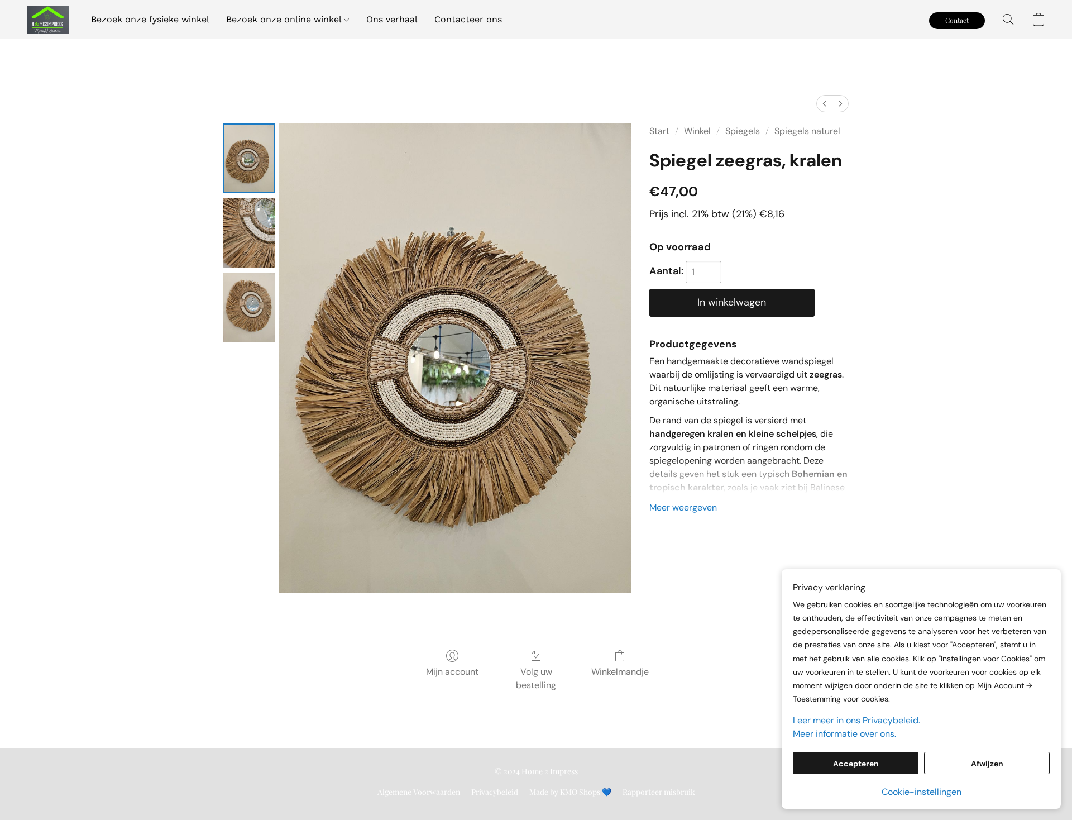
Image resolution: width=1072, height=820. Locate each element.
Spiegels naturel (807, 131)
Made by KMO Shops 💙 (570, 791)
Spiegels (742, 131)
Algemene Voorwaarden (418, 791)
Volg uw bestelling (536, 678)
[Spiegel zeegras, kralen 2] (249, 307)
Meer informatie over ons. (844, 734)
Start (659, 131)
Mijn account (452, 672)
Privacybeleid (494, 791)
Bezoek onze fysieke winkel (150, 19)
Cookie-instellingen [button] (921, 792)
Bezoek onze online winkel (285, 19)
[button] (48, 20)
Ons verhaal (392, 19)
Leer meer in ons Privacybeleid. (856, 720)
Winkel (697, 131)
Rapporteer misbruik (659, 791)
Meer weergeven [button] (683, 507)
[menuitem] (824, 104)
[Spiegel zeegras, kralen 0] (249, 158)
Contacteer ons (468, 19)
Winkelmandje (620, 672)
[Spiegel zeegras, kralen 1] (249, 233)
